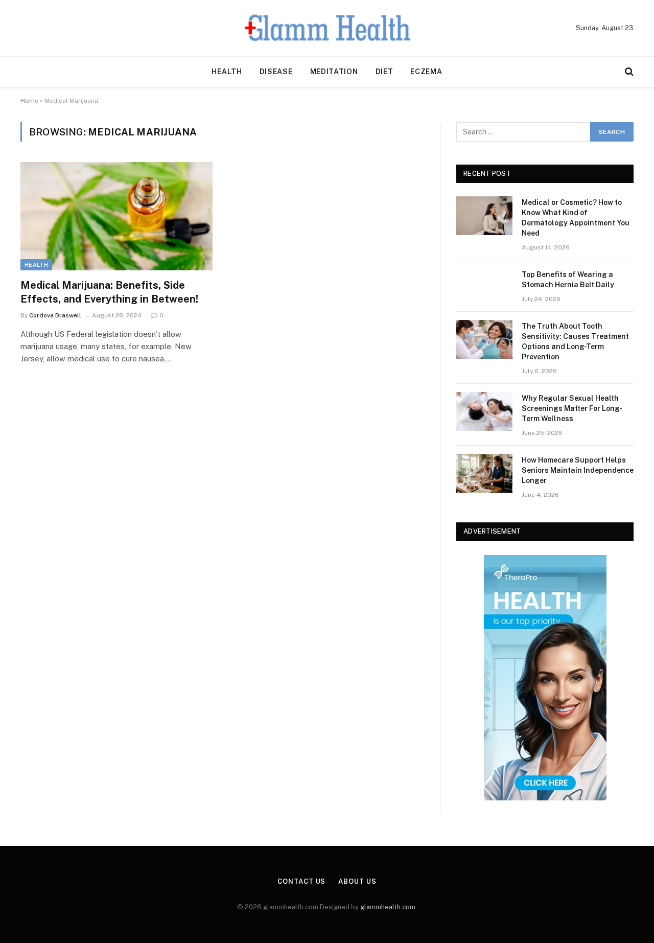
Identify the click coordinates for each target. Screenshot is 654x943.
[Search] (628, 71)
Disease (276, 71)
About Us (357, 881)
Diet (384, 71)
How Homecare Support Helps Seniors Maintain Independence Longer (578, 470)
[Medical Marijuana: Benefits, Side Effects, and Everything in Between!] (116, 216)
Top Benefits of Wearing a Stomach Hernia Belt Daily (568, 279)
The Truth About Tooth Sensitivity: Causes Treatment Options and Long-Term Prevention (575, 341)
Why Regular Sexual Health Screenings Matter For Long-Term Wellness (572, 408)
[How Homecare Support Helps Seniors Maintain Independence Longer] (484, 473)
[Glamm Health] (327, 28)
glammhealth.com (387, 907)
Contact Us (301, 881)
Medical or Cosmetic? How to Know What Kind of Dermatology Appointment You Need (575, 217)
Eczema (426, 71)
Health (227, 71)
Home (29, 100)
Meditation (334, 71)
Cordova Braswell (55, 315)
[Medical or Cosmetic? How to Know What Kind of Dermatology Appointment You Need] (484, 215)
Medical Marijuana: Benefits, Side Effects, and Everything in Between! (109, 292)
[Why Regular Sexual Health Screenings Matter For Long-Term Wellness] (484, 411)
